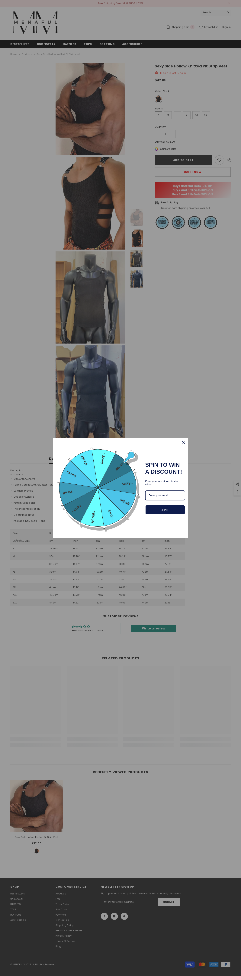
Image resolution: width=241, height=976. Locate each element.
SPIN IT (165, 509)
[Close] (183, 442)
